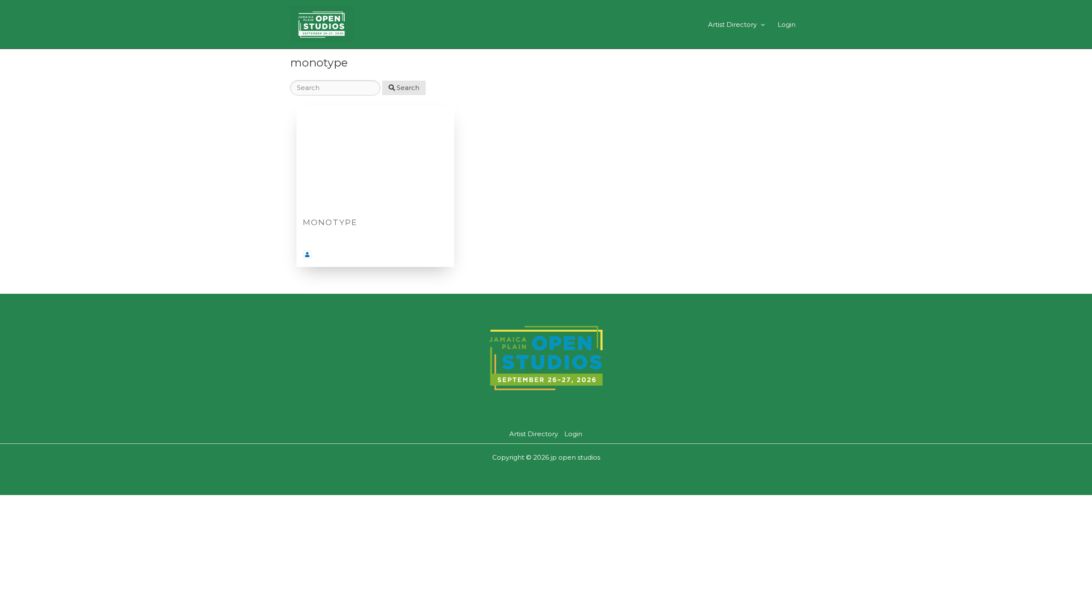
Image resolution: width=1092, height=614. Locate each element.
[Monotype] (375, 158)
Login (787, 24)
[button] (761, 24)
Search (407, 88)
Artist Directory (732, 24)
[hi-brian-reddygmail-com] (307, 254)
